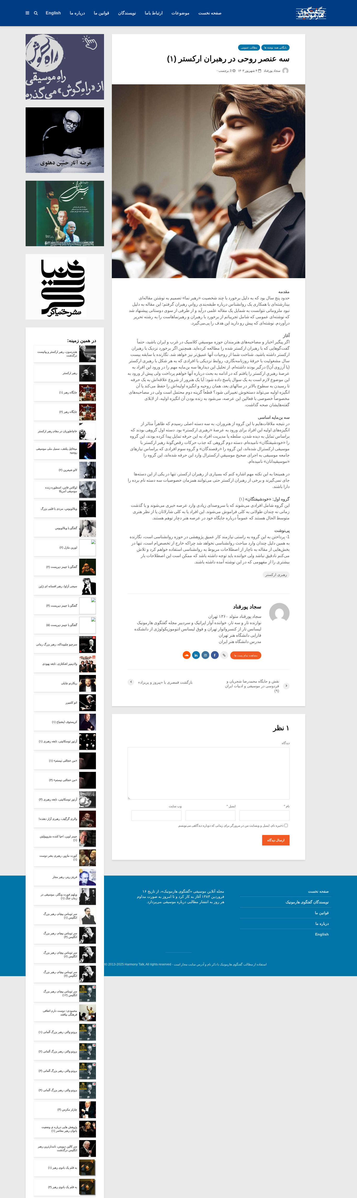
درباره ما (77, 13)
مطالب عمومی (249, 47)
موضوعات (180, 13)
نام (287, 806)
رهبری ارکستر (276, 575)
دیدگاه (286, 743)
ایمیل (231, 806)
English (53, 13)
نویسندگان (127, 13)
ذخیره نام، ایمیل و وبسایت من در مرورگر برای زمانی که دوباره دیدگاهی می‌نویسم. (230, 825)
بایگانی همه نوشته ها (275, 47)
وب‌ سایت (175, 806)
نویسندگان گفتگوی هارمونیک (307, 902)
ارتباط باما (154, 13)
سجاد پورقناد (272, 71)
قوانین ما (101, 13)
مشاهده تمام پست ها (245, 655)
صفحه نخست (210, 13)
